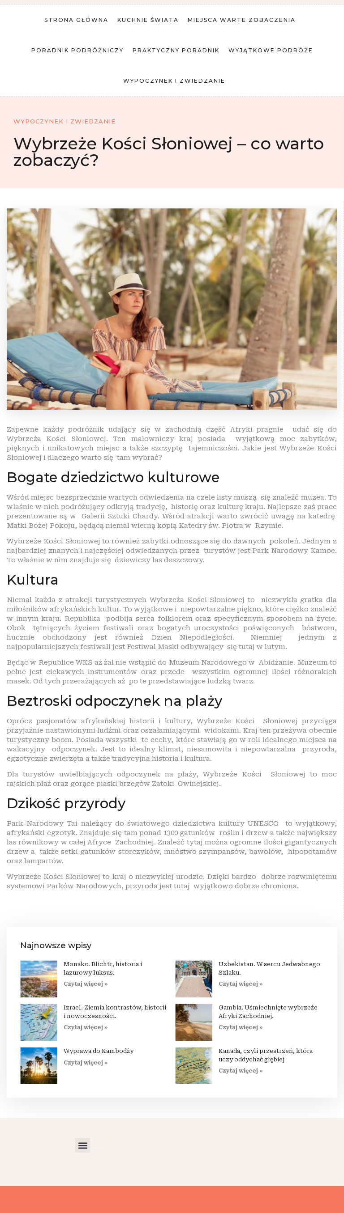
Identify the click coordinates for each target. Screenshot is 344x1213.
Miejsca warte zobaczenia (242, 20)
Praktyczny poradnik (176, 50)
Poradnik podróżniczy (77, 50)
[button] (82, 1145)
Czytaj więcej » (86, 984)
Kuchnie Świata (148, 20)
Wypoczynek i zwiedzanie (174, 80)
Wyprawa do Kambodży (98, 1051)
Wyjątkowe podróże (270, 50)
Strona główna (76, 20)
